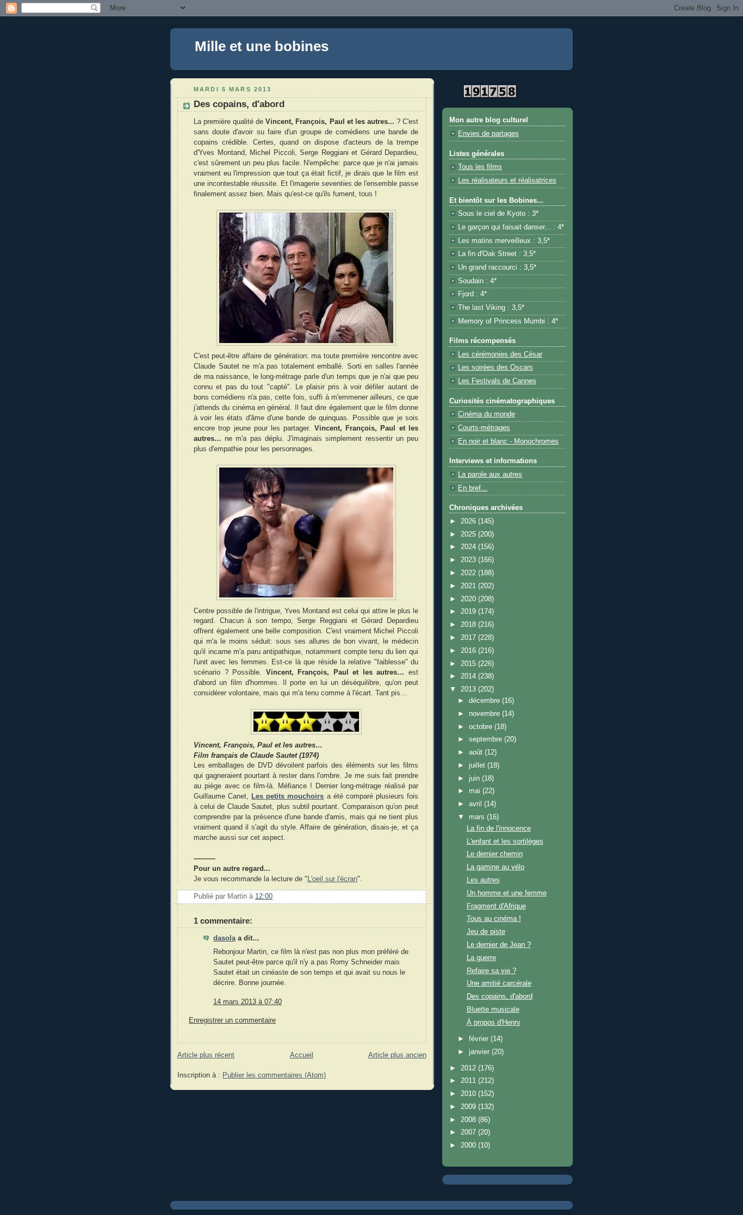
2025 (469, 534)
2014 (469, 676)
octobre (481, 727)
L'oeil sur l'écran (332, 879)
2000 (469, 1145)
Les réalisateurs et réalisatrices (507, 180)
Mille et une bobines (262, 46)
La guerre (481, 958)
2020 (469, 599)
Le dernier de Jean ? (499, 945)
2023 (469, 560)
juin (475, 778)
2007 (469, 1132)
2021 (469, 586)
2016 (469, 651)
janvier (480, 1052)
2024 (469, 547)
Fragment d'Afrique (496, 906)
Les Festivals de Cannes (497, 381)
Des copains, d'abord (500, 996)
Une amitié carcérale (499, 983)
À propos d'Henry (494, 1022)
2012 (469, 1068)
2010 (469, 1094)
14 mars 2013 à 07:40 (247, 1002)
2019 (469, 611)
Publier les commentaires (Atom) (274, 1075)
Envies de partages (488, 134)
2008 (469, 1120)
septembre (486, 739)
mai (475, 791)
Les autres (483, 880)
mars (478, 817)
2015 (469, 664)
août (477, 752)
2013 (469, 689)
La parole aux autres (490, 474)
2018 (469, 624)
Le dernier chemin (495, 854)
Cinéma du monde (486, 414)
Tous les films (480, 167)
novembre (485, 714)
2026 (469, 521)
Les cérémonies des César (500, 354)
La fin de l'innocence (499, 828)
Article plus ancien (397, 1055)
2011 (469, 1081)
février (480, 1039)
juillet (478, 765)
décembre (485, 701)
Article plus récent (205, 1055)
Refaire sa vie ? (491, 971)
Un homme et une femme (507, 893)
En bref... (472, 488)
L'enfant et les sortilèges (505, 841)
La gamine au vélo (495, 867)
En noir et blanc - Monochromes (508, 441)
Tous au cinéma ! (494, 919)
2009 (469, 1107)
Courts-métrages (484, 428)
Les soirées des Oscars (495, 367)
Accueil (301, 1055)
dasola (224, 938)
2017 (469, 637)
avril (476, 804)
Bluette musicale (493, 1009)
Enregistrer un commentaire (232, 1020)
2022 (469, 573)
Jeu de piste (486, 932)
